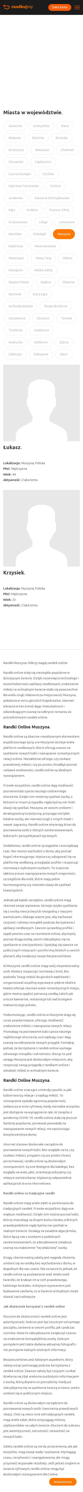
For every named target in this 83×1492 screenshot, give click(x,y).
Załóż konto (60, 7)
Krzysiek (13, 572)
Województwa (63, 1481)
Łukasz (12, 447)
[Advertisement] (41, 58)
